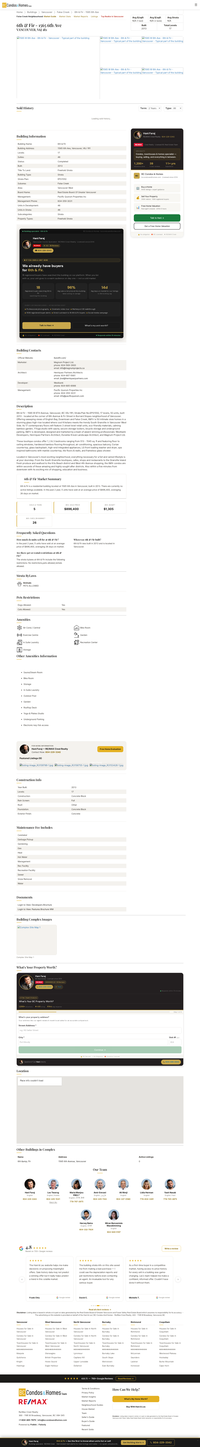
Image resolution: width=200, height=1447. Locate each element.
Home (20, 12)
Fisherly (42, 1424)
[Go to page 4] (97, 1305)
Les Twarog (53, 1192)
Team (84, 1413)
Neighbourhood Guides (92, 1405)
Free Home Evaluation (110, 749)
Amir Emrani (100, 1192)
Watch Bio (53, 1202)
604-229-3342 (53, 752)
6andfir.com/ (60, 358)
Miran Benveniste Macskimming (114, 1224)
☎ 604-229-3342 (43, 250)
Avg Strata (173, 17)
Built (144, 25)
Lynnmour (78, 1353)
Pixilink (33, 1424)
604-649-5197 (114, 1232)
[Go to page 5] (100, 1305)
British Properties (53, 1357)
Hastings (21, 1365)
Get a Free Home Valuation (157, 226)
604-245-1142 (100, 1199)
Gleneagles (50, 1353)
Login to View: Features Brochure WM (36, 909)
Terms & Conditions (91, 1388)
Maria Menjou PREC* (76, 1193)
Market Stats (65, 16)
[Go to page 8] (106, 1305)
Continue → (100, 1049)
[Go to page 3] (95, 1305)
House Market (88, 1409)
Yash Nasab (170, 1192)
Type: (168, 108)
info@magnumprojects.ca (72, 368)
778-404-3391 (147, 1199)
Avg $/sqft (138, 17)
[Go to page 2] (93, 1305)
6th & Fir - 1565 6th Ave (87, 12)
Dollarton (78, 1365)
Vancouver (46, 12)
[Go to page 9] (108, 1305)
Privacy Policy (88, 1392)
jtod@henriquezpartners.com (74, 378)
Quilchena (21, 1357)
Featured (86, 1425)
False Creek (63, 12)
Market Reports (81, 16)
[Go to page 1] (91, 1305)
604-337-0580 (123, 1199)
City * (21, 1037)
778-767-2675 (76, 1201)
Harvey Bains (86, 1223)
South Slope (107, 1357)
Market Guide (50, 16)
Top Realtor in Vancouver (112, 16)
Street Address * (27, 1025)
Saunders (135, 1357)
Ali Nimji (123, 1192)
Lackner (134, 1361)
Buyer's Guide (88, 1421)
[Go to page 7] (104, 1305)
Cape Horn (164, 1365)
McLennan (135, 1353)
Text (59, 987)
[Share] (180, 11)
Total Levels (170, 25)
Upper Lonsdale (81, 1361)
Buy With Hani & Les (136, 1407)
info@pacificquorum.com (72, 396)
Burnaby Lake (108, 1353)
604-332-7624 (86, 1229)
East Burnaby (108, 1365)
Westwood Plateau (167, 1353)
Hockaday (163, 1357)
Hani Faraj (30, 1192)
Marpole (20, 1353)
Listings (94, 16)
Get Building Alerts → (133, 1442)
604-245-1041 (53, 1199)
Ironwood (135, 1365)
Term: (143, 108)
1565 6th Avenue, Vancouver (72, 1161)
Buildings (32, 12)
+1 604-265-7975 (27, 1420)
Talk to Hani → (46, 325)
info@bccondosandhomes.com (52, 1420)
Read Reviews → (126, 1378)
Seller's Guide (88, 1417)
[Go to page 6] (102, 1305)
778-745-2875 (170, 1199)
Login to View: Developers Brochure (36, 905)
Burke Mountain (166, 1361)
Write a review (171, 1248)
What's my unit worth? (96, 325)
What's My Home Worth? (136, 1399)
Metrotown (107, 1361)
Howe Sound (51, 1361)
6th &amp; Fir (24, 1161)
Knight (19, 1361)
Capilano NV (79, 1357)
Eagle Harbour (51, 1365)
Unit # (174, 1037)
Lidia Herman (146, 1192)
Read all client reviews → (100, 1309)
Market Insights (89, 1397)
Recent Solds (88, 1429)
